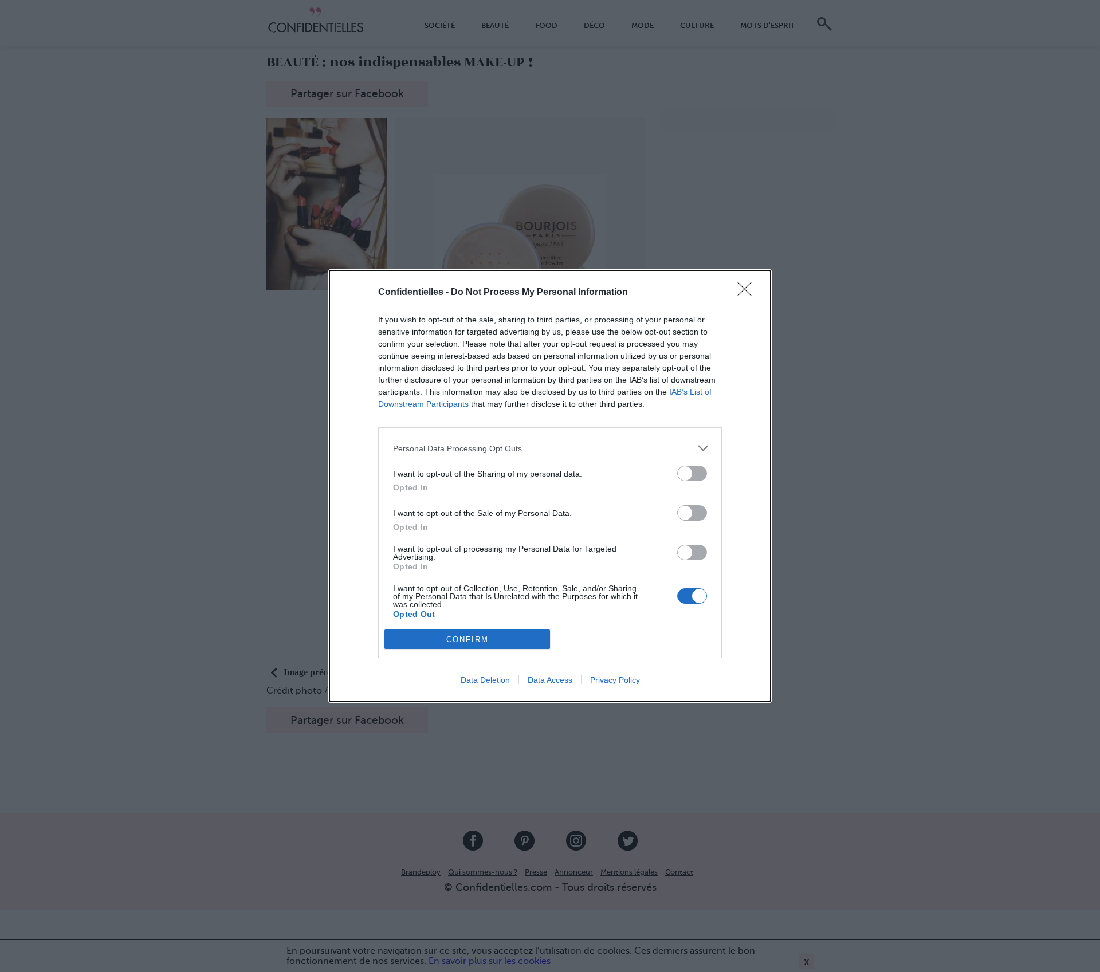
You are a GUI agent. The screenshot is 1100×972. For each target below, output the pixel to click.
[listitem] (550, 448)
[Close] (748, 293)
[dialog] (550, 486)
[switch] (692, 473)
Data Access (550, 679)
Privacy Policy (615, 679)
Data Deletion (485, 679)
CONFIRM (467, 639)
